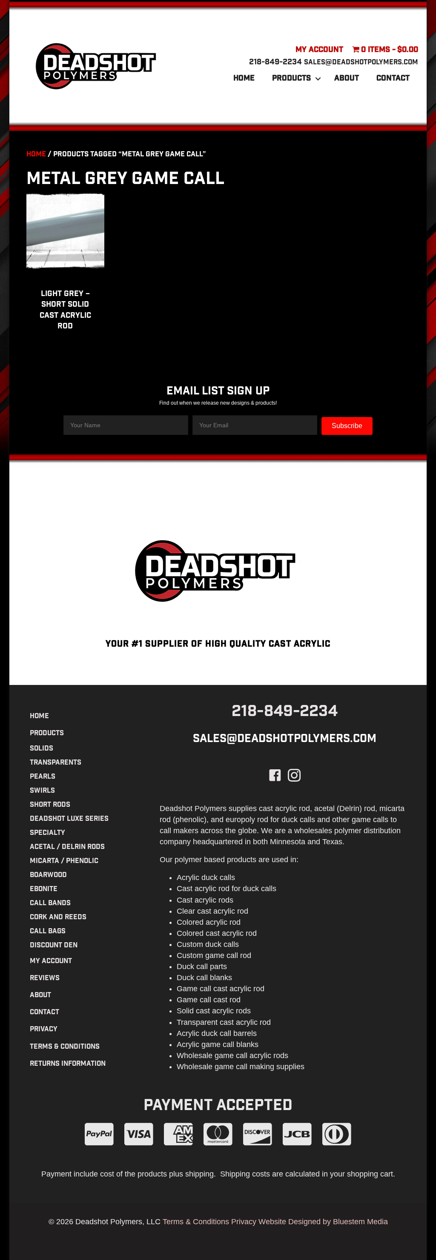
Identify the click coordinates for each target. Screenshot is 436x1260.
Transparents (55, 763)
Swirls (42, 791)
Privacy (43, 1030)
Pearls (42, 777)
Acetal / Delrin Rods (67, 847)
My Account (319, 50)
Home (244, 78)
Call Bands (50, 904)
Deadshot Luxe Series (69, 819)
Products (291, 78)
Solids (41, 749)
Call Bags (48, 932)
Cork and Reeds (58, 918)
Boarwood (48, 875)
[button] (318, 78)
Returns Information (68, 1064)
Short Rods (50, 805)
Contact (393, 78)
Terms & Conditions (65, 1047)
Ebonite (43, 890)
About (346, 78)
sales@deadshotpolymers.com (361, 63)
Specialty (47, 833)
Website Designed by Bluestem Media (323, 1221)
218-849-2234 (275, 62)
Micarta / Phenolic (64, 861)
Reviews (45, 979)
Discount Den (53, 946)
